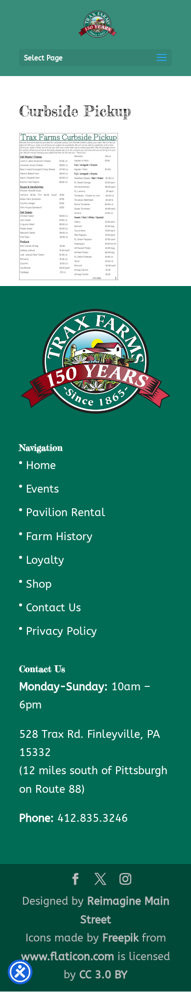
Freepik (120, 938)
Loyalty (45, 560)
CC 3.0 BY (103, 974)
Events (42, 489)
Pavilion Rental (65, 512)
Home (41, 465)
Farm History (59, 536)
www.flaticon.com (67, 956)
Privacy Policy (61, 631)
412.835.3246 (92, 818)
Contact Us (53, 607)
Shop (38, 584)
